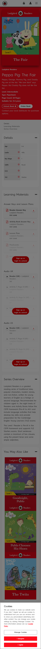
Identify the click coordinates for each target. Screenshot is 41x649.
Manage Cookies (20, 632)
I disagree (20, 639)
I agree (20, 645)
